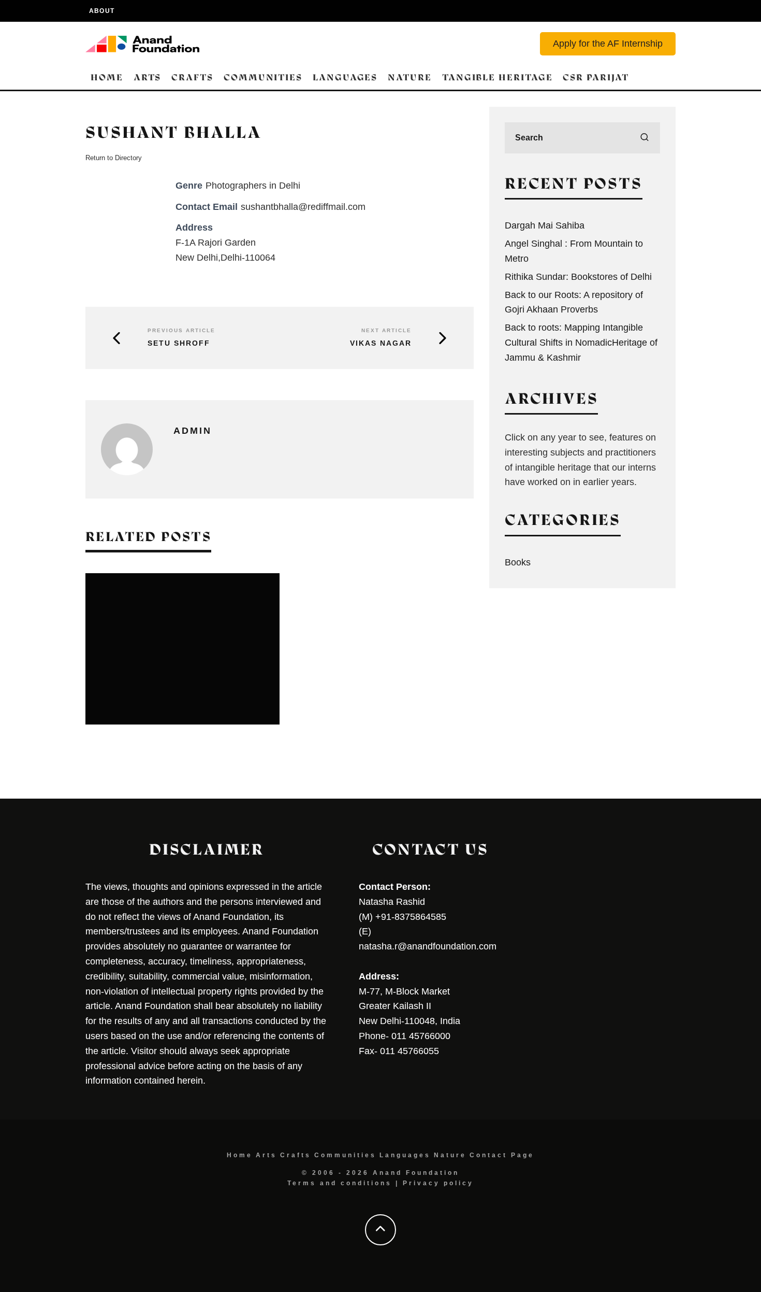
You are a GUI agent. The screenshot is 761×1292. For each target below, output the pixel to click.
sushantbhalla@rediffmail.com (303, 207)
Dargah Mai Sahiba (544, 225)
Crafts (192, 77)
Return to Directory (113, 158)
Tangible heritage (497, 77)
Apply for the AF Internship (608, 43)
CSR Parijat (595, 77)
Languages (345, 77)
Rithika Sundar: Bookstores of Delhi (578, 277)
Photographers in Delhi (253, 185)
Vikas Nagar (381, 343)
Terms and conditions (339, 1183)
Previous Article (181, 330)
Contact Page (502, 1155)
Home (107, 77)
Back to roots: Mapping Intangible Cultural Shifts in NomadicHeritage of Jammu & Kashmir (581, 342)
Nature (410, 77)
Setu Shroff (179, 343)
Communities (263, 77)
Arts (148, 77)
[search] (644, 137)
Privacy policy (438, 1183)
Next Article (386, 330)
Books (518, 562)
